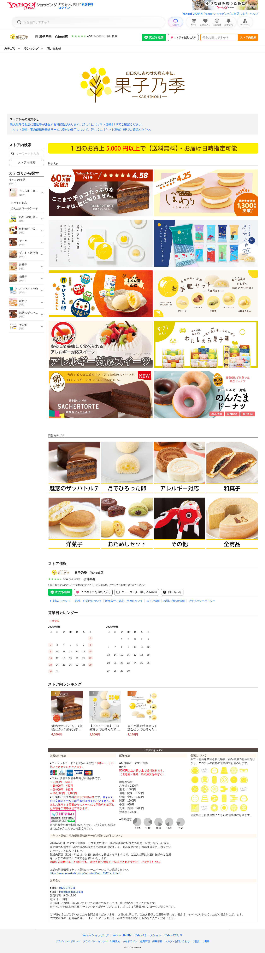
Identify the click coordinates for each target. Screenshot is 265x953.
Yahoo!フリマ (174, 935)
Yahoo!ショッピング (95, 935)
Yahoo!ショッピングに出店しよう (226, 13)
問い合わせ (54, 48)
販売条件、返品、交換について (124, 600)
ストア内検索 (248, 37)
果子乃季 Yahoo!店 (89, 572)
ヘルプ (254, 13)
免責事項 (145, 941)
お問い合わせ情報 (174, 600)
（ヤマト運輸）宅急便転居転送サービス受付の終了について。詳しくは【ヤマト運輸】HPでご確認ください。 (81, 129)
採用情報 (157, 941)
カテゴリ (10, 48)
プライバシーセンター (95, 941)
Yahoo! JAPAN (192, 13)
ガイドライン (130, 941)
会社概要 (112, 36)
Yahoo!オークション (148, 935)
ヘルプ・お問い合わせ (177, 941)
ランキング (31, 48)
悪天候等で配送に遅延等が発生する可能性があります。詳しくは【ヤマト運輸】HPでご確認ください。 (77, 124)
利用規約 (115, 941)
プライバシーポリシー (201, 600)
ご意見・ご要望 (201, 941)
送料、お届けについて (88, 600)
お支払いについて (60, 600)
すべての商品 (19, 202)
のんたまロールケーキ (24, 208)
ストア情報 (153, 600)
